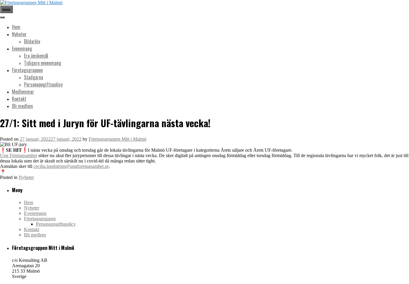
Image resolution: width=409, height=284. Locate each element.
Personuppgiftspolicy (43, 84)
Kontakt (19, 98)
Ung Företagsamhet (18, 155)
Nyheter (19, 34)
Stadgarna (33, 77)
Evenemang (22, 48)
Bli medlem (22, 106)
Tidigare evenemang (42, 62)
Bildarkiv (32, 41)
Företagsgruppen (27, 70)
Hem (16, 27)
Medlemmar (23, 91)
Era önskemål (36, 55)
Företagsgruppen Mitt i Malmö (117, 139)
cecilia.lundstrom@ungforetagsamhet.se (71, 166)
